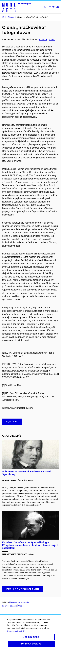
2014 (52, 39)
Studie (43, 39)
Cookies (22, 606)
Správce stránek (9, 606)
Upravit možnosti (14, 631)
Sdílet (13, 421)
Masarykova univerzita (19, 602)
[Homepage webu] (16, 7)
